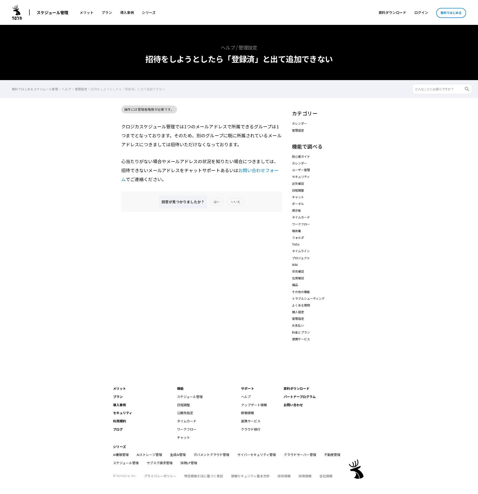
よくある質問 (301, 305)
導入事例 (127, 12)
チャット (298, 197)
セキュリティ (301, 176)
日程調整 (298, 190)
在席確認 (298, 278)
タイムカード (301, 217)
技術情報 (284, 476)
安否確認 (298, 271)
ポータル (298, 203)
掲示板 (296, 210)
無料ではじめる (451, 12)
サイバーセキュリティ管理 (256, 454)
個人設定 (298, 312)
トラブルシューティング (308, 298)
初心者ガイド (301, 156)
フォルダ (298, 237)
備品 (295, 285)
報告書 (296, 231)
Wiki (295, 264)
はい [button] (217, 201)
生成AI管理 (178, 454)
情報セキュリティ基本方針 (250, 476)
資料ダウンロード (392, 12)
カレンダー (299, 123)
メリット (87, 12)
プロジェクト (301, 258)
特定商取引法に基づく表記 (203, 476)
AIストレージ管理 (149, 454)
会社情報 (325, 476)
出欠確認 (298, 183)
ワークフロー (301, 224)
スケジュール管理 (52, 12)
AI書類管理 (121, 454)
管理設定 (298, 130)
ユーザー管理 (301, 170)
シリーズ (149, 12)
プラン (107, 12)
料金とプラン (301, 332)
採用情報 (305, 476)
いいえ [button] (235, 201)
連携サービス (301, 339)
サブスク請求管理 (160, 462)
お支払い (298, 325)
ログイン (421, 12)
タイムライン (301, 251)
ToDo (295, 244)
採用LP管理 (188, 462)
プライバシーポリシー (160, 476)
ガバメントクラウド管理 (211, 454)
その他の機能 (301, 292)
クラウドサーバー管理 (300, 454)
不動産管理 (332, 454)
